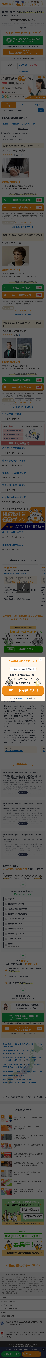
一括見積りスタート (24, 690)
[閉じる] (40, 659)
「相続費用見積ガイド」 (23, 698)
